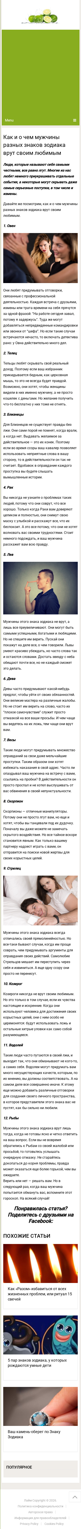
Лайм (28, 1500)
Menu (9, 120)
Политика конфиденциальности (40, 1506)
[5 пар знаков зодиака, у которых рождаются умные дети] (40, 1334)
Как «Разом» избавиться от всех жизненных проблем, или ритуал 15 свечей (40, 1293)
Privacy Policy (29, 1524)
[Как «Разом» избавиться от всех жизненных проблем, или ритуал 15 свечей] (40, 1263)
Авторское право (40, 1512)
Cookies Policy (54, 1524)
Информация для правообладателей (40, 1518)
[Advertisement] (40, 72)
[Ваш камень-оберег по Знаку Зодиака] (40, 1406)
